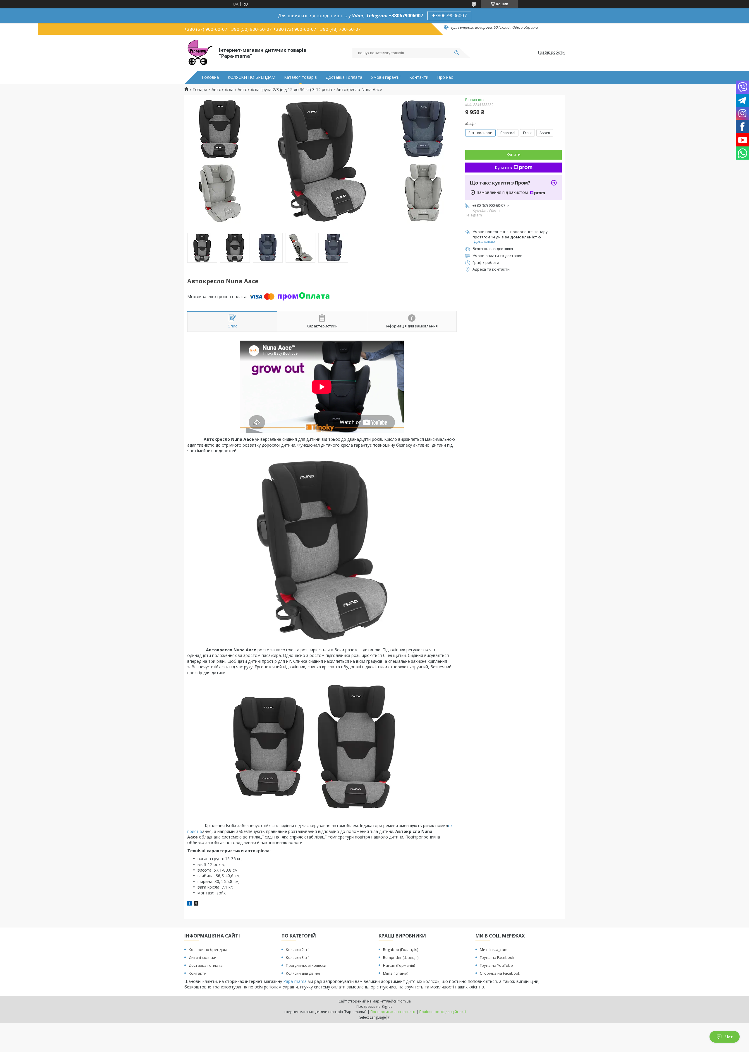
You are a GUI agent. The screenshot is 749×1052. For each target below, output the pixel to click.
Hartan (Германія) (399, 965)
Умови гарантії (386, 77)
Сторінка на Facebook (500, 973)
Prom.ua (404, 1001)
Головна (210, 77)
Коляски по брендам (208, 949)
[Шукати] (456, 53)
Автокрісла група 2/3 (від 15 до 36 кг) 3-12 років (285, 89)
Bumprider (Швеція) (400, 957)
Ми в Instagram (493, 949)
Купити (513, 154)
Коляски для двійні (303, 973)
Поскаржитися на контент (392, 1011)
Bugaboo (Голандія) (400, 949)
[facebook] (189, 904)
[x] (196, 904)
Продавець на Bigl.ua (374, 1006)
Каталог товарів (300, 77)
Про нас (445, 77)
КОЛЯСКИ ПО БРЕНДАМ (251, 77)
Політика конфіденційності (442, 1011)
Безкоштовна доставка (493, 249)
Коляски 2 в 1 (298, 949)
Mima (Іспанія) (395, 973)
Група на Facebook (497, 957)
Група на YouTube (496, 965)
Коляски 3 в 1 (298, 957)
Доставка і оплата (344, 77)
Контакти (418, 77)
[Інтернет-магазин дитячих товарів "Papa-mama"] (199, 52)
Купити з (503, 167)
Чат (729, 1036)
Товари (200, 89)
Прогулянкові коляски (306, 965)
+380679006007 (449, 15)
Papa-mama (295, 981)
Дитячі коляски (203, 957)
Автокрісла (222, 89)
